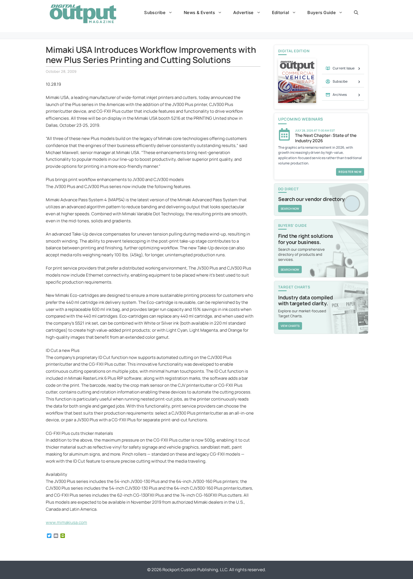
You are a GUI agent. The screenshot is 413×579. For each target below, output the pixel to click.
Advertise (243, 12)
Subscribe (154, 12)
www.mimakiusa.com (66, 522)
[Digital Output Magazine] (83, 13)
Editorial (280, 12)
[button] (356, 13)
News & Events (199, 12)
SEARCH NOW (290, 209)
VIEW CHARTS (290, 326)
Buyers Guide (321, 12)
